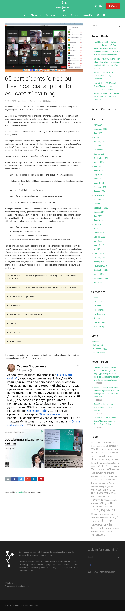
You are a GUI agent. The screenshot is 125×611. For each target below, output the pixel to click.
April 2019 (98, 249)
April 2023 (98, 228)
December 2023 (100, 195)
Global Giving (105, 466)
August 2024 (99, 162)
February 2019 (100, 257)
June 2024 (98, 170)
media (93, 480)
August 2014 (99, 282)
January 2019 (99, 262)
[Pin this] (41, 479)
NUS (93, 493)
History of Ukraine (109, 469)
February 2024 (100, 187)
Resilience (96, 503)
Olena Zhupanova (97, 496)
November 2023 (100, 199)
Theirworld (103, 517)
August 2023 (99, 212)
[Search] (104, 15)
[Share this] (14, 479)
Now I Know (112, 490)
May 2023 (98, 224)
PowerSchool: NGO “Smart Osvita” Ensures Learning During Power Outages (105, 86)
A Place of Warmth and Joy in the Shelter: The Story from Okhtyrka (106, 96)
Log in (96, 341)
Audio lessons (98, 442)
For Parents (99, 310)
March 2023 (99, 233)
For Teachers (99, 314)
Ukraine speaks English (103, 522)
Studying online (103, 510)
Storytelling (106, 506)
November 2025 (100, 129)
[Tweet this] (21, 479)
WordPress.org (99, 352)
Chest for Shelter (98, 446)
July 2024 (98, 166)
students (116, 507)
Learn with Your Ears (102, 472)
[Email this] (8, 479)
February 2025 (100, 141)
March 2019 (99, 253)
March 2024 (99, 183)
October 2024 (99, 154)
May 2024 (98, 175)
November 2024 (100, 150)
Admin (23, 101)
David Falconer (103, 453)
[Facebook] (90, 6)
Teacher (106, 514)
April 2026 (98, 125)
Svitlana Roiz (97, 514)
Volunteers (98, 534)
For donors (98, 301)
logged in (20, 492)
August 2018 (99, 274)
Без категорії (35, 101)
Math (116, 476)
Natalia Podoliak (101, 480)
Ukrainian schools (106, 531)
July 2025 (98, 133)
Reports (97, 318)
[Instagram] (95, 6)
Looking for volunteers (106, 476)
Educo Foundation (101, 457)
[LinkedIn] (100, 6)
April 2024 (98, 179)
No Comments (51, 101)
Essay (116, 460)
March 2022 (99, 245)
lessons (94, 476)
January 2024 (99, 191)
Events (96, 297)
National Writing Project (100, 487)
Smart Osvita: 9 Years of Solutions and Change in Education (104, 75)
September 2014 (101, 278)
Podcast (108, 496)
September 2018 (101, 270)
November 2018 (100, 266)
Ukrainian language (101, 528)
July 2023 (98, 216)
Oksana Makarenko (106, 493)
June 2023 (98, 220)
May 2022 (98, 241)
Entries (98, 345)
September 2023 (101, 208)
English (109, 459)
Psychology (98, 499)
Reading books (111, 500)
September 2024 (101, 158)
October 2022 (99, 237)
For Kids (97, 306)
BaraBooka (110, 443)
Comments (100, 349)
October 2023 (99, 204)
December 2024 (100, 145)
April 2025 (98, 137)
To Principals (99, 322)
